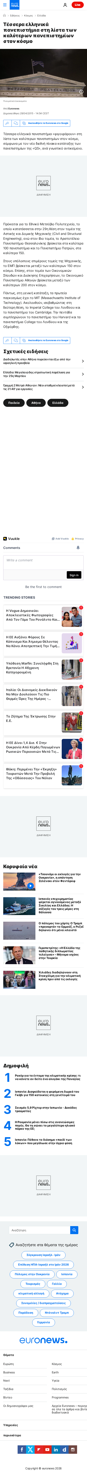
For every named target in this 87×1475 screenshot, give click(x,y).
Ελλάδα (41, 15)
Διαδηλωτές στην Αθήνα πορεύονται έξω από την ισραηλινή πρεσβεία (37, 361)
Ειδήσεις (15, 15)
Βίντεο (7, 1397)
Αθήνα (36, 402)
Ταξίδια (8, 1389)
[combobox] (43, 1230)
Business (9, 1372)
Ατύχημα (62, 1293)
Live (78, 4)
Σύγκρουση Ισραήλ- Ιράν (43, 1255)
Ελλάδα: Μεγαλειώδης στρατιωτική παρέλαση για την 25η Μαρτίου (36, 374)
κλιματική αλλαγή (31, 1293)
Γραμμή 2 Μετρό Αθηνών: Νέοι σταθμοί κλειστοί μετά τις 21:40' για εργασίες (38, 387)
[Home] (4, 15)
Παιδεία (14, 402)
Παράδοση (25, 1312)
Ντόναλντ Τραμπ (57, 1312)
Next (6, 1380)
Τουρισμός (32, 1283)
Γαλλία (57, 1283)
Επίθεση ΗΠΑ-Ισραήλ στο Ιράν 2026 (43, 1264)
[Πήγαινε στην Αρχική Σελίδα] (14, 5)
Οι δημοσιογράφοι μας (18, 1405)
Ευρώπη (8, 1363)
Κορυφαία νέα (20, 866)
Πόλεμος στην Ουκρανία (32, 1274)
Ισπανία (66, 1274)
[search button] (74, 1230)
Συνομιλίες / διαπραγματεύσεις (43, 1303)
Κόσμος (28, 15)
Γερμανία (43, 1322)
